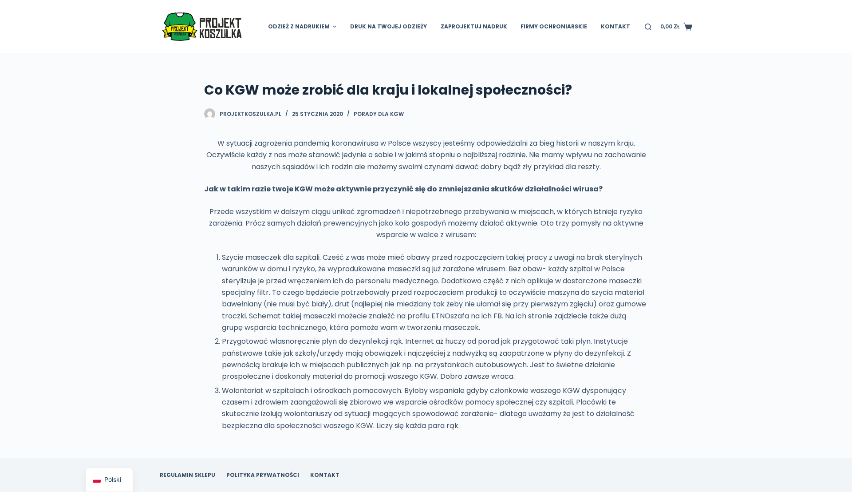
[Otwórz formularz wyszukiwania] (648, 27)
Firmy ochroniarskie (554, 26)
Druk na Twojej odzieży (388, 26)
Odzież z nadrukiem (299, 26)
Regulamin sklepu (187, 475)
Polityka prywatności (262, 475)
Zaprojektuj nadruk (474, 26)
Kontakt (615, 26)
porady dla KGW (379, 114)
